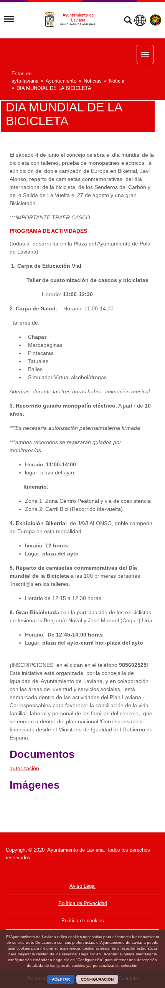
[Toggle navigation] (9, 19)
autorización (24, 768)
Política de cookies (82, 920)
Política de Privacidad (82, 903)
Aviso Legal (82, 886)
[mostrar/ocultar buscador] (128, 21)
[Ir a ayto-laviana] (73, 19)
